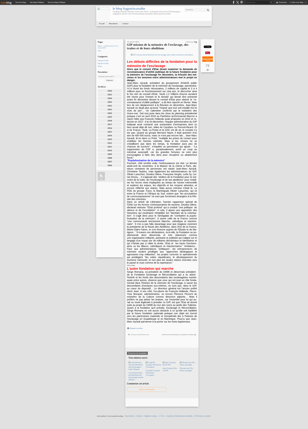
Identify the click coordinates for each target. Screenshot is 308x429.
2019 (110, 117)
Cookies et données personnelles (179, 416)
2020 (110, 113)
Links (99, 51)
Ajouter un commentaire (147, 389)
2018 (110, 121)
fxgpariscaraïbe (103, 63)
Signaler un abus (151, 416)
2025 (110, 94)
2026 (110, 91)
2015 (110, 132)
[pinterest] (241, 2)
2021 (110, 109)
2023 (110, 102)
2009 (110, 154)
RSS (101, 179)
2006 (110, 165)
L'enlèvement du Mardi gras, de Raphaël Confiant (178, 334)
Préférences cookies (202, 416)
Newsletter (113, 23)
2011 (110, 147)
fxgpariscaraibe (103, 60)
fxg (107, 416)
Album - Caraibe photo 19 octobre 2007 (108, 47)
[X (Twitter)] (237, 2)
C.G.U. (162, 416)
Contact (125, 23)
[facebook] (233, 2)
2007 (110, 162)
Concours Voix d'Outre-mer (139, 334)
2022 (110, 106)
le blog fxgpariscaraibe (129, 8)
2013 (110, 139)
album (100, 66)
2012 (110, 143)
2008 (110, 158)
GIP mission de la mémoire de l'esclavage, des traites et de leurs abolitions (157, 46)
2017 (110, 124)
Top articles (129, 416)
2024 (110, 98)
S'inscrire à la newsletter (137, 353)
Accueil (101, 23)
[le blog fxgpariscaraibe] (103, 13)
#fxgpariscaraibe (136, 328)
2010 (110, 150)
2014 (110, 135)
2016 (110, 128)
